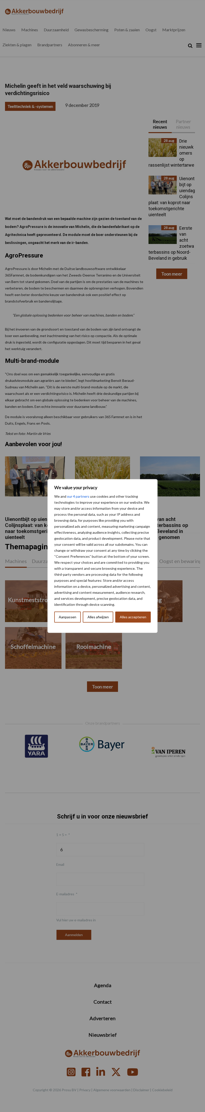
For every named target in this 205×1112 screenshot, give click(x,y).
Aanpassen (67, 617)
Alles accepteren (133, 617)
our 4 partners (78, 496)
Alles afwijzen (98, 617)
